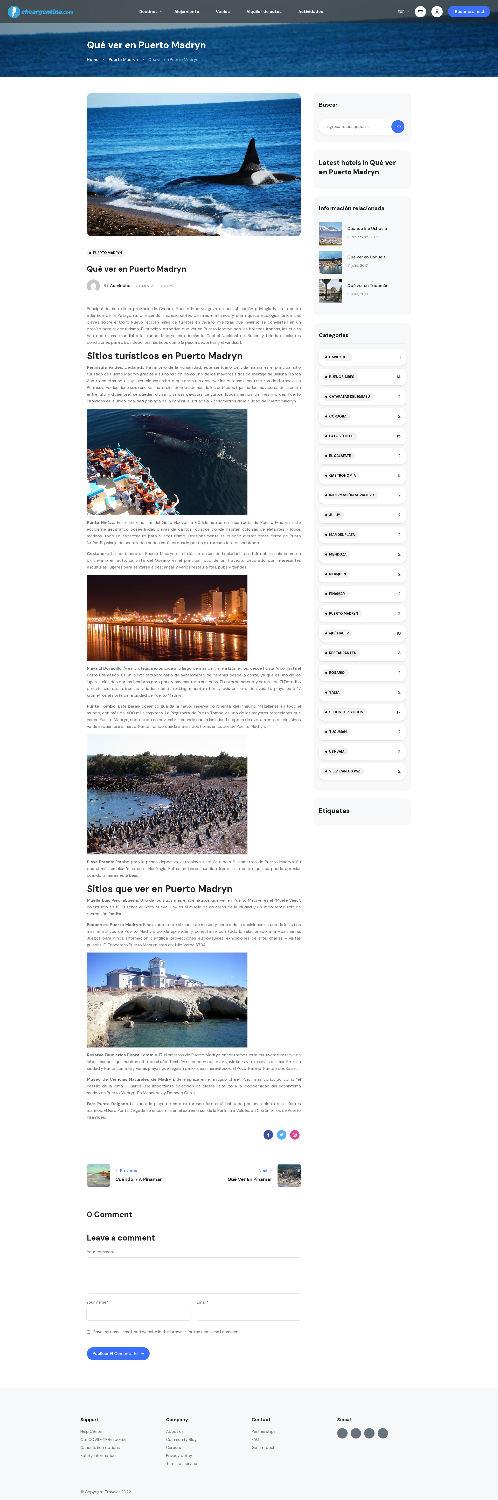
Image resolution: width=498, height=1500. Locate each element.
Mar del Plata (342, 534)
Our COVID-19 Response (103, 1439)
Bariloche (339, 357)
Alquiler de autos (264, 11)
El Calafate (340, 456)
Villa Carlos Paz (344, 771)
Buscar (328, 104)
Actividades (310, 11)
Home (92, 59)
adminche (117, 285)
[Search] (397, 126)
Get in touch (263, 1447)
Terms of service (181, 1463)
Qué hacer (339, 633)
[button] (420, 11)
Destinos (148, 11)
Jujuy (334, 515)
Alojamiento (186, 11)
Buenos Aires (341, 377)
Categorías (333, 335)
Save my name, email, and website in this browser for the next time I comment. (167, 1331)
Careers (173, 1447)
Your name (97, 1302)
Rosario (337, 672)
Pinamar (337, 594)
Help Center (91, 1431)
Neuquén (337, 574)
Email (202, 1302)
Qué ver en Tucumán (368, 285)
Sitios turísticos (346, 712)
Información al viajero (351, 495)
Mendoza (338, 554)
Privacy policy (179, 1455)
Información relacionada (351, 208)
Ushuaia (336, 751)
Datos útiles (341, 436)
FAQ (255, 1439)
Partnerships (264, 1431)
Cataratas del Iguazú (349, 396)
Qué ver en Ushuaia (366, 257)
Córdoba (338, 416)
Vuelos (223, 11)
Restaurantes (342, 653)
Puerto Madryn (123, 59)
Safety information (98, 1455)
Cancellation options (100, 1447)
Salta (334, 692)
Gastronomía (342, 475)
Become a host (470, 11)
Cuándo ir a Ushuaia (367, 228)
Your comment (101, 1252)
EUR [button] (401, 11)
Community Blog (181, 1439)
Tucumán (338, 732)
